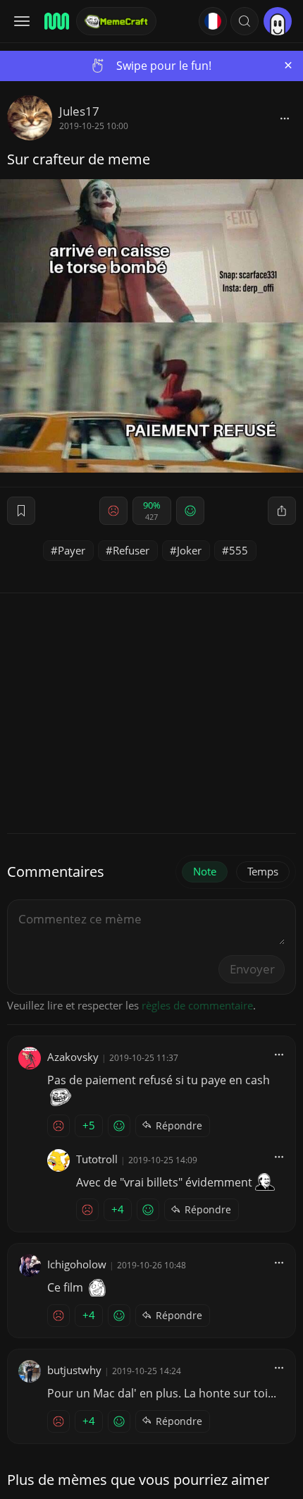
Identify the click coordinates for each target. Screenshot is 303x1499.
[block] (284, 118)
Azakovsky (72, 1057)
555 (238, 550)
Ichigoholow (76, 1264)
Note (204, 871)
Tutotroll (96, 1159)
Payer (71, 550)
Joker (189, 550)
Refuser (131, 550)
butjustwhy (74, 1370)
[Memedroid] (55, 21)
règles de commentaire (197, 1005)
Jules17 (79, 111)
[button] (244, 21)
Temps (262, 871)
